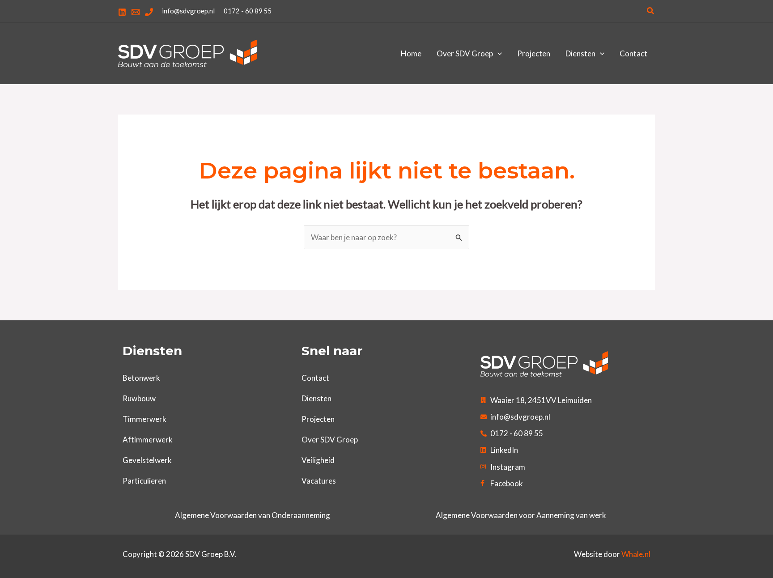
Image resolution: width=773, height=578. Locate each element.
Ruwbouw (139, 398)
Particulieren (144, 480)
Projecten (318, 419)
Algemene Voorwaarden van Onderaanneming (252, 515)
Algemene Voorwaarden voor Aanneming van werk (521, 515)
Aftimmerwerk (148, 439)
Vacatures (319, 480)
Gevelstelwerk (147, 460)
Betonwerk (141, 377)
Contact (315, 377)
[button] (651, 11)
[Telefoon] (149, 12)
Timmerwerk (144, 419)
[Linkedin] (122, 12)
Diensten (316, 398)
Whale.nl (635, 554)
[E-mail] (136, 12)
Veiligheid (318, 460)
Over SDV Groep (330, 439)
